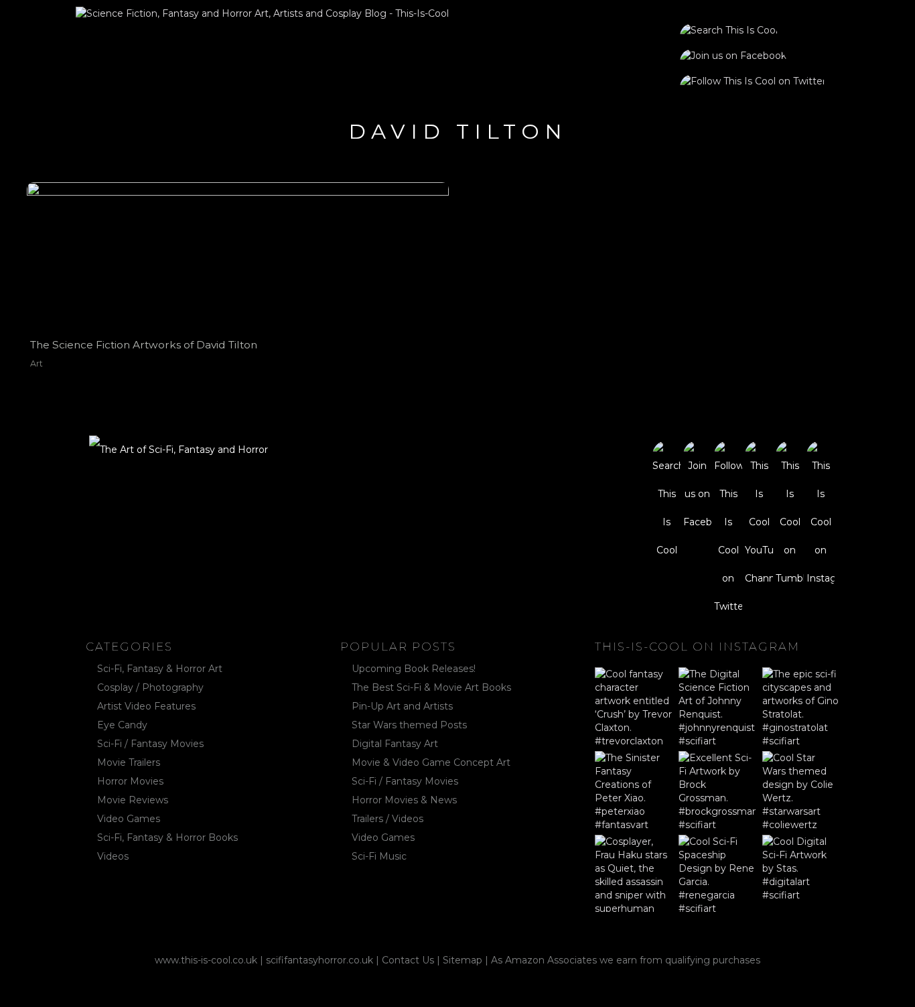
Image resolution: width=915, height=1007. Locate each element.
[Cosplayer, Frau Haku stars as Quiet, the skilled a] (633, 873)
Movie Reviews (132, 800)
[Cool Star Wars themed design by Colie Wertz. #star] (800, 789)
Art (36, 363)
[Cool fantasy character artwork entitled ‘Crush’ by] (633, 705)
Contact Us (408, 960)
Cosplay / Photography (150, 687)
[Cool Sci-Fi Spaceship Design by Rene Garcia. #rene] (717, 873)
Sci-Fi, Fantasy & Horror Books (167, 837)
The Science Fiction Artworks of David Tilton (143, 344)
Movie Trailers (128, 762)
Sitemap (462, 960)
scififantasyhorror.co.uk (319, 960)
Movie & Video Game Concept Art (431, 762)
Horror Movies (130, 781)
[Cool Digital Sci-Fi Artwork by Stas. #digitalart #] (800, 873)
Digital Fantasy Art (395, 744)
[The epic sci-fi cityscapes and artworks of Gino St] (800, 705)
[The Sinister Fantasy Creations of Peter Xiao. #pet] (633, 789)
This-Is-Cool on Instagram (697, 646)
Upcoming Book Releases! (414, 669)
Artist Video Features (146, 706)
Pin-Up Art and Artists (402, 706)
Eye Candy (122, 725)
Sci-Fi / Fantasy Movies (150, 744)
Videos (113, 856)
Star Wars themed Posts (409, 725)
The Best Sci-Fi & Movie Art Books (431, 687)
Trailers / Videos (387, 819)
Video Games (128, 819)
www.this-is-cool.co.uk (206, 960)
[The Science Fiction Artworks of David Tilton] (237, 255)
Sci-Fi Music (379, 856)
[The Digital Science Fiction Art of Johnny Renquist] (717, 705)
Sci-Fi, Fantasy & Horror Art (159, 669)
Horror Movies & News (404, 800)
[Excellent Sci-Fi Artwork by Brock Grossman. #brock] (717, 789)
